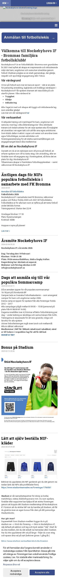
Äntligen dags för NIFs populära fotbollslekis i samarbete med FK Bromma (26, 179)
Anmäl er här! (8, 335)
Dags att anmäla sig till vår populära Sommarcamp (25, 280)
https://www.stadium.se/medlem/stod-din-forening (24, 541)
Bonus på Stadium (17, 347)
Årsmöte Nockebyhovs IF (24, 240)
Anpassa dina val (11, 564)
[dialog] (29, 561)
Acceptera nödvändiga (16, 572)
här (27, 113)
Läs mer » (5, 231)
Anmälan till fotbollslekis (12, 191)
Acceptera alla (42, 572)
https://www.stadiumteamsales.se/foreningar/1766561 (26, 487)
